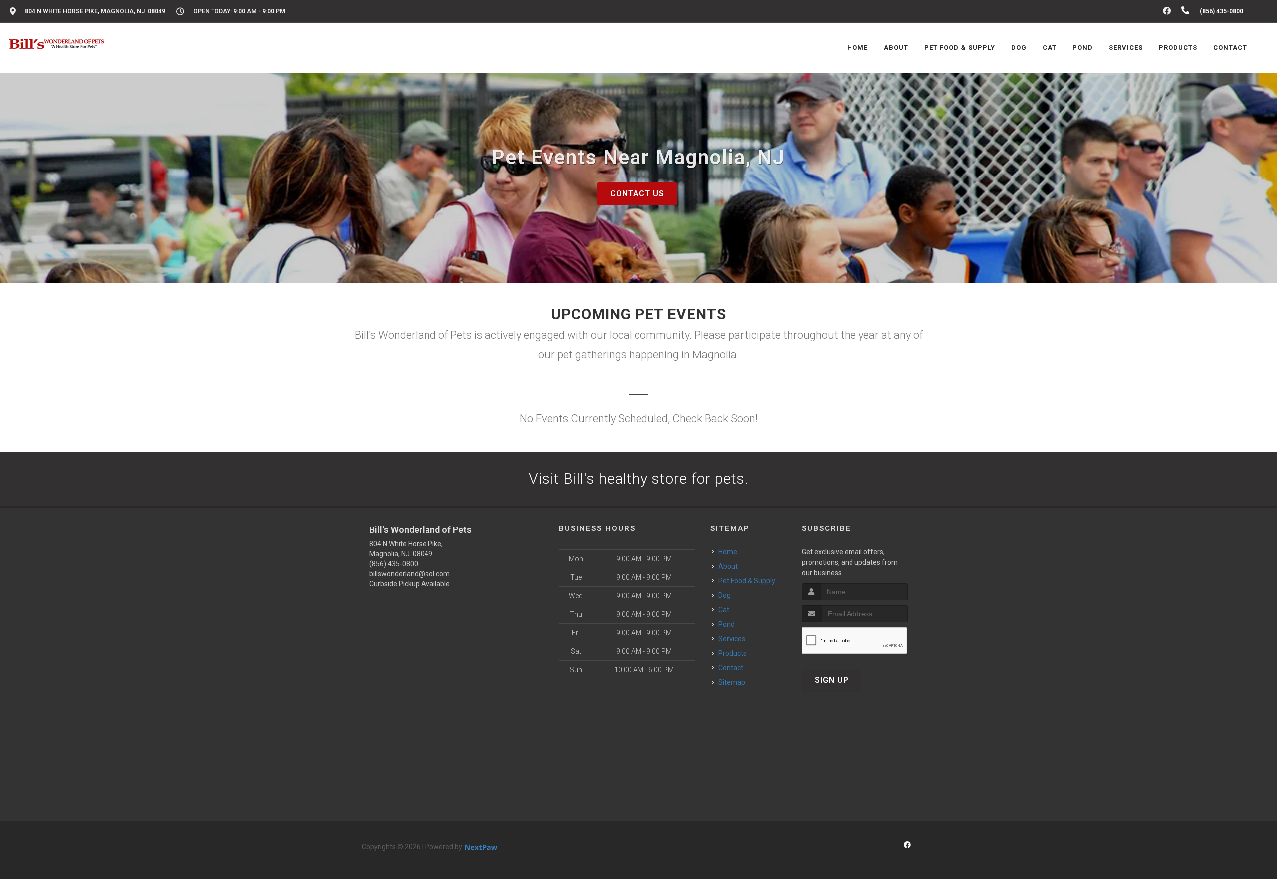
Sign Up (832, 680)
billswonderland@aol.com (409, 574)
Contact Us (637, 193)
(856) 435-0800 (393, 564)
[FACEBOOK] (1167, 11)
